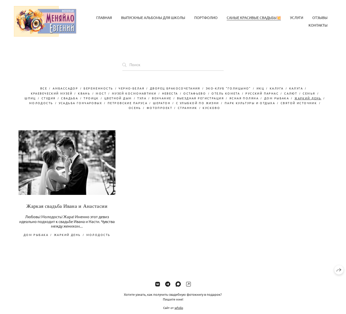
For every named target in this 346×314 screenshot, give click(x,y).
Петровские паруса (127, 103)
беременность (98, 88)
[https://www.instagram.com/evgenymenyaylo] (188, 284)
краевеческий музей (52, 93)
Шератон (161, 103)
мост (101, 93)
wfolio (179, 307)
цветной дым (118, 98)
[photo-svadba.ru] (45, 21)
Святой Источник (299, 103)
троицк (91, 98)
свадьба (69, 98)
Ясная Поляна (244, 98)
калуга (296, 88)
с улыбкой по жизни (197, 103)
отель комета (226, 93)
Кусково (211, 108)
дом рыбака (276, 98)
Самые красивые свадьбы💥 (254, 17)
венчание (161, 98)
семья (309, 93)
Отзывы (320, 17)
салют (290, 93)
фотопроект (159, 108)
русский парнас (262, 93)
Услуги (296, 17)
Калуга (277, 88)
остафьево (194, 93)
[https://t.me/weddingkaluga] (167, 284)
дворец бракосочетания (175, 88)
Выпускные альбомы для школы (153, 17)
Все (43, 88)
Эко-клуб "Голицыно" (228, 88)
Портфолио (206, 17)
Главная (104, 17)
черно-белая (131, 88)
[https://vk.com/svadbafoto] (157, 284)
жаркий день (308, 98)
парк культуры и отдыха (250, 103)
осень (135, 108)
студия (49, 98)
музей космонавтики (134, 93)
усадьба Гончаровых (80, 103)
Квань (84, 93)
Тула (141, 98)
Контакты (318, 25)
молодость (41, 103)
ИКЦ (260, 88)
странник (187, 108)
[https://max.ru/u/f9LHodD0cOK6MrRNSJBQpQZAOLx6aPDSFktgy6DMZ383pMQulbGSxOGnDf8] (178, 284)
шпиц (30, 98)
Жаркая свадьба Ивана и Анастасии (66, 205)
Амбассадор (65, 88)
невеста (170, 93)
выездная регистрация (200, 98)
